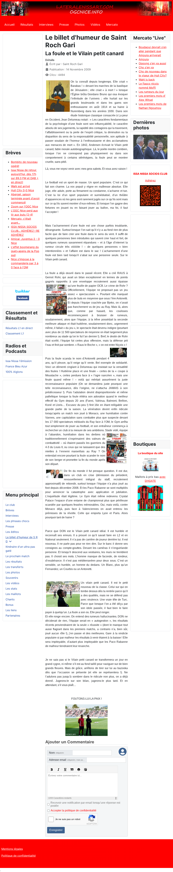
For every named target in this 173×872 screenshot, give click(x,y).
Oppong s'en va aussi (152, 63)
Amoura (144, 59)
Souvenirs (12, 577)
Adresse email (68, 759)
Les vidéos (12, 583)
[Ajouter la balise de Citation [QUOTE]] (72, 769)
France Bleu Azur (16, 366)
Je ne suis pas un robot (67, 819)
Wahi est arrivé (20, 186)
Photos (79, 24)
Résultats (26, 24)
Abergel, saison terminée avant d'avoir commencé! (25, 198)
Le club (10, 504)
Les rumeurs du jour (151, 91)
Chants (10, 599)
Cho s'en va (146, 67)
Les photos (13, 572)
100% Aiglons (14, 371)
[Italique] (58, 769)
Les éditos (12, 531)
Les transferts (14, 567)
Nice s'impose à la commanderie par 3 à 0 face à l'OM (24, 263)
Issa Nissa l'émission (19, 361)
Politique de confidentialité (18, 855)
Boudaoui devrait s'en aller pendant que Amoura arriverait (152, 51)
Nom (56, 752)
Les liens (11, 610)
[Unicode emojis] (85, 769)
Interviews (46, 24)
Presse (64, 24)
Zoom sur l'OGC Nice (24, 206)
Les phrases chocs (17, 521)
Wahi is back (147, 79)
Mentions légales (12, 849)
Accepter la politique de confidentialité (73, 810)
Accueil (9, 24)
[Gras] (52, 769)
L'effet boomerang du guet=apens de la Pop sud (25, 251)
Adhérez (150, 180)
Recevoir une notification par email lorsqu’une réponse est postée (85, 804)
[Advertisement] (23, 91)
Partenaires (13, 615)
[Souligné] (65, 769)
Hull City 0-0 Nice (22, 190)
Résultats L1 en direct (19, 328)
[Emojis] (79, 769)
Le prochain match (17, 556)
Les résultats (14, 561)
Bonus (9, 604)
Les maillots (13, 594)
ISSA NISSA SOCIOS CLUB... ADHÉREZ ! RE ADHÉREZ (25, 231)
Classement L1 (15, 333)
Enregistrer (56, 830)
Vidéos (95, 24)
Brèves (10, 510)
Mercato (112, 24)
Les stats (11, 588)
